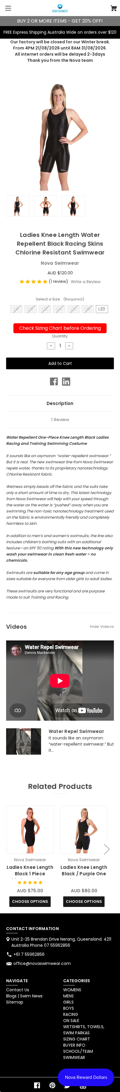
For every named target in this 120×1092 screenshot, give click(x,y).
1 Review (60, 419)
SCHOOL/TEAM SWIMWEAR (78, 1054)
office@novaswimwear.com (42, 963)
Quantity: (60, 336)
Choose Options (30, 901)
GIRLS (68, 1002)
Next (106, 849)
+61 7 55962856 (29, 954)
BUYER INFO (74, 1045)
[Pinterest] (52, 1085)
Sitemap (14, 1002)
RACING (70, 1014)
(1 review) (59, 281)
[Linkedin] (66, 381)
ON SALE (71, 1020)
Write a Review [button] (85, 282)
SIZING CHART (76, 1039)
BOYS (68, 1008)
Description (60, 403)
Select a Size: (60, 299)
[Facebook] (54, 381)
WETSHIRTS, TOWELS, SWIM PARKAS (83, 1030)
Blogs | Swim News (24, 996)
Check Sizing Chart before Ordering (60, 328)
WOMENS (72, 990)
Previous (7, 849)
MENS (68, 996)
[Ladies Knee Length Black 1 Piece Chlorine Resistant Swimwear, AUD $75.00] (30, 830)
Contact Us (17, 990)
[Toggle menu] (8, 8)
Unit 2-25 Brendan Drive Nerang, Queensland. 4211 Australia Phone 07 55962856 (61, 942)
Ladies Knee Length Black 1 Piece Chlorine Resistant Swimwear (30, 877)
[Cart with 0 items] (113, 9)
